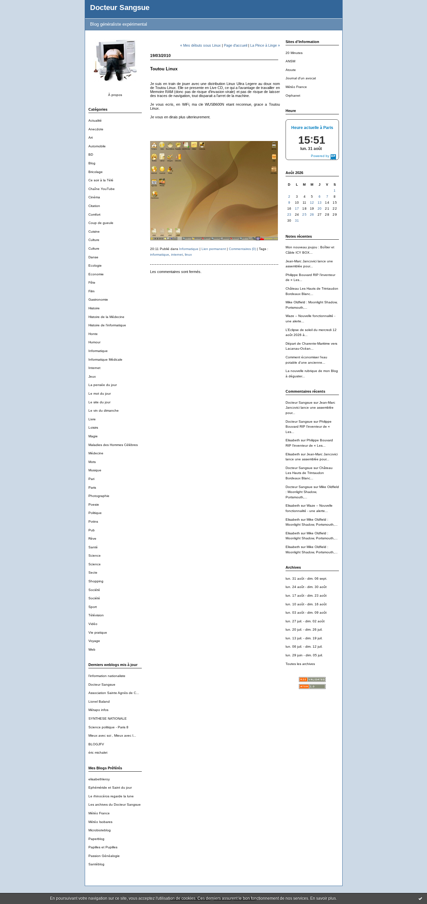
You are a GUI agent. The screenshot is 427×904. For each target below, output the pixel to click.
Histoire (94, 308)
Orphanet (293, 95)
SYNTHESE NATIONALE (107, 718)
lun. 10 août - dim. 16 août (306, 604)
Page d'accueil (235, 45)
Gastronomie (98, 299)
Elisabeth (293, 440)
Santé (93, 547)
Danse (93, 257)
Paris (92, 487)
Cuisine (94, 231)
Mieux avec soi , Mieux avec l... (112, 735)
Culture (93, 240)
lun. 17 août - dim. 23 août (306, 595)
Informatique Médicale (105, 359)
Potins (93, 521)
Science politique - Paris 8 (108, 727)
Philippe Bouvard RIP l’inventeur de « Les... (309, 427)
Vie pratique (97, 632)
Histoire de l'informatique (107, 325)
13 (320, 202)
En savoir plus (323, 898)
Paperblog (96, 839)
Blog (91, 163)
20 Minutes (294, 53)
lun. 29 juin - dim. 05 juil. (304, 655)
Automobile (97, 146)
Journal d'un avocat (301, 78)
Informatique (98, 351)
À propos (115, 95)
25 (304, 214)
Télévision (96, 615)
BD (90, 154)
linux (188, 254)
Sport (92, 607)
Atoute (291, 70)
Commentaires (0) (242, 249)
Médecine (95, 453)
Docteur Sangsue (119, 7)
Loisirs (93, 427)
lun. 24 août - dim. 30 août (306, 587)
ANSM (290, 61)
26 (312, 214)
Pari (91, 479)
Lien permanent (213, 249)
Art (90, 137)
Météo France (99, 813)
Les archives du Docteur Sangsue (114, 804)
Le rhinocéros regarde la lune (111, 796)
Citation (94, 206)
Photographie (98, 496)
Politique (95, 513)
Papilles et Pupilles (102, 847)
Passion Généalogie (104, 856)
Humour (94, 342)
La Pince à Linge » (265, 45)
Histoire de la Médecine (106, 317)
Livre (92, 419)
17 (297, 208)
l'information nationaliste (106, 676)
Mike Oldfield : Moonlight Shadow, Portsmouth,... (312, 492)
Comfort (94, 214)
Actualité (95, 120)
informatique (159, 254)
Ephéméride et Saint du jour (110, 787)
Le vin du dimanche (103, 410)
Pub (91, 530)
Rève (92, 538)
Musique (94, 470)
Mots (92, 462)
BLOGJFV (96, 744)
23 (289, 214)
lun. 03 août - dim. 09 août (306, 612)
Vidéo (92, 624)
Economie (96, 274)
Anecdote (95, 129)
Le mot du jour (99, 393)
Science (94, 555)
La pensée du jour (102, 385)
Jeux (92, 376)
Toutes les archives (300, 664)
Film (91, 291)
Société (94, 590)
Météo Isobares (100, 822)
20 (320, 208)
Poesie (93, 504)
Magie (93, 436)
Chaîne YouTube (101, 189)
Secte (92, 572)
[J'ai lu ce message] (420, 898)
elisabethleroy (99, 779)
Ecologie (95, 265)
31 (297, 220)
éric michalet (97, 752)
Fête (91, 282)
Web (91, 649)
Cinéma (94, 197)
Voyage (94, 641)
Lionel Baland (99, 701)
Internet (94, 368)
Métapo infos (98, 710)
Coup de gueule (100, 223)
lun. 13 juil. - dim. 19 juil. (304, 638)
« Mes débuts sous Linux (200, 45)
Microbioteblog (99, 830)
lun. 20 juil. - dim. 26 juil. (304, 629)
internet (177, 254)
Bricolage (95, 172)
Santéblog (96, 864)
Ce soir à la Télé (100, 180)
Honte (93, 334)
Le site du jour (99, 402)
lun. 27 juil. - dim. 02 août (305, 621)
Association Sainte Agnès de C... (113, 693)
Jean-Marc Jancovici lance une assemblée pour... (310, 408)
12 (312, 202)
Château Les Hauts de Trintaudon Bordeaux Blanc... (309, 473)
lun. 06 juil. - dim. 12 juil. (304, 646)
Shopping (95, 581)
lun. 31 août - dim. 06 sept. (306, 578)
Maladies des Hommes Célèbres (113, 445)
